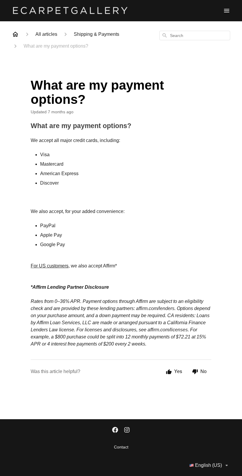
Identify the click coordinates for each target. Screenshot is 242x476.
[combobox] (194, 35)
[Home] (15, 34)
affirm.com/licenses (168, 329)
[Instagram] (126, 430)
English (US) (208, 465)
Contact (121, 447)
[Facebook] (115, 430)
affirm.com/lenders (155, 308)
